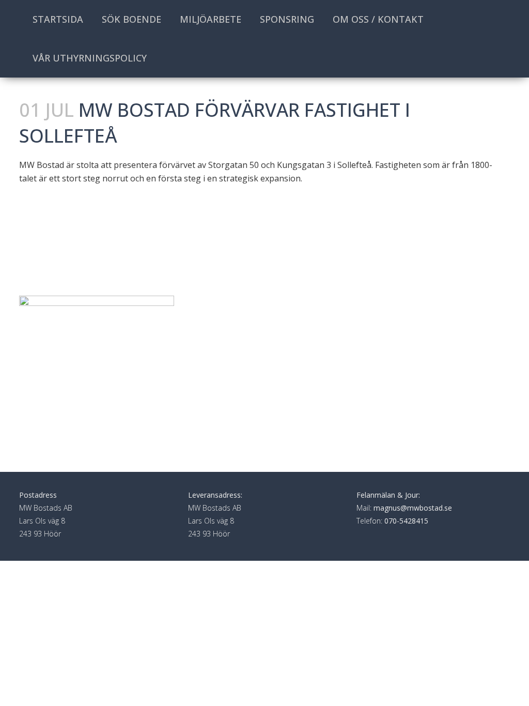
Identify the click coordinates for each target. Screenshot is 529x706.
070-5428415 (406, 521)
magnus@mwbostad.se (413, 508)
